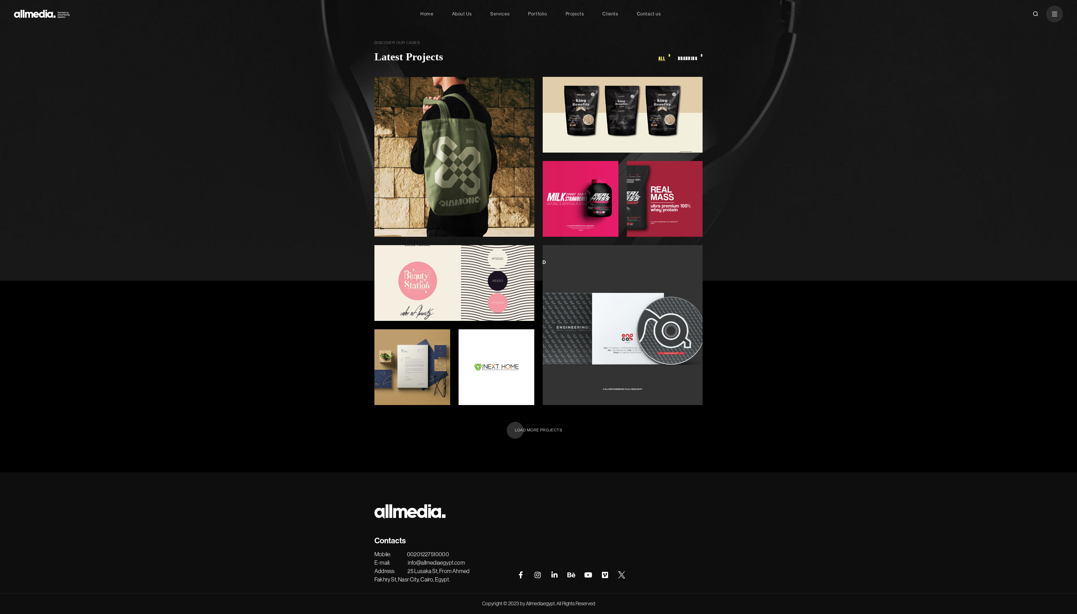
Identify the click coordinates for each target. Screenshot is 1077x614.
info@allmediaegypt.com (436, 563)
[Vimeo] (605, 575)
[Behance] (571, 575)
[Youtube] (588, 575)
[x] (622, 575)
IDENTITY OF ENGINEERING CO (584, 370)
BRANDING (397, 199)
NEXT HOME (487, 379)
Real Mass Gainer (575, 211)
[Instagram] (538, 575)
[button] (1035, 14)
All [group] (665, 57)
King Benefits (574, 126)
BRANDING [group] (690, 57)
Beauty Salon (406, 295)
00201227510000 (428, 554)
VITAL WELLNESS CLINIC (400, 371)
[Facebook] (521, 575)
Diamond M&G (409, 206)
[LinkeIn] (554, 575)
